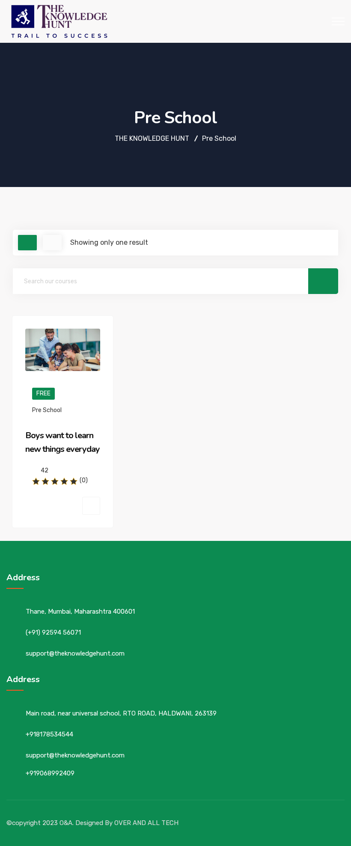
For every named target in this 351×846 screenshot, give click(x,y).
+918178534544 (49, 734)
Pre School (47, 410)
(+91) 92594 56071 (53, 632)
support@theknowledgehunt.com (75, 653)
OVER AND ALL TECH (146, 823)
